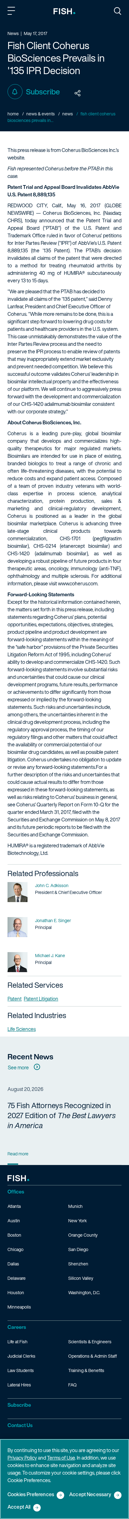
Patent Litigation (41, 998)
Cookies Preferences (31, 1494)
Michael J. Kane (50, 955)
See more (18, 1067)
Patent (15, 998)
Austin (14, 1220)
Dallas (13, 1263)
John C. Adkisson (52, 885)
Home (13, 113)
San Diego (78, 1249)
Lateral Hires (19, 1384)
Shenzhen (78, 1263)
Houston (16, 1292)
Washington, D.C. (84, 1292)
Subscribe (43, 91)
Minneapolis (19, 1307)
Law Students (21, 1370)
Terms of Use (61, 1457)
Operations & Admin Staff (92, 1356)
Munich (75, 1206)
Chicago (15, 1249)
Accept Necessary (90, 1494)
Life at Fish (18, 1341)
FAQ (72, 1384)
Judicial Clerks (21, 1356)
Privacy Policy (22, 1457)
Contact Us (20, 1425)
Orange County (83, 1235)
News (67, 113)
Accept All (19, 1507)
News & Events (40, 113)
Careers (17, 1327)
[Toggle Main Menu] (12, 12)
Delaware (17, 1278)
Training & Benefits (86, 1370)
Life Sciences (22, 1029)
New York (77, 1220)
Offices (16, 1191)
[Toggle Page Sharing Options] (78, 93)
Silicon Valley (80, 1278)
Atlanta (14, 1206)
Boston (14, 1235)
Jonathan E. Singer (53, 920)
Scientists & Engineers (89, 1341)
